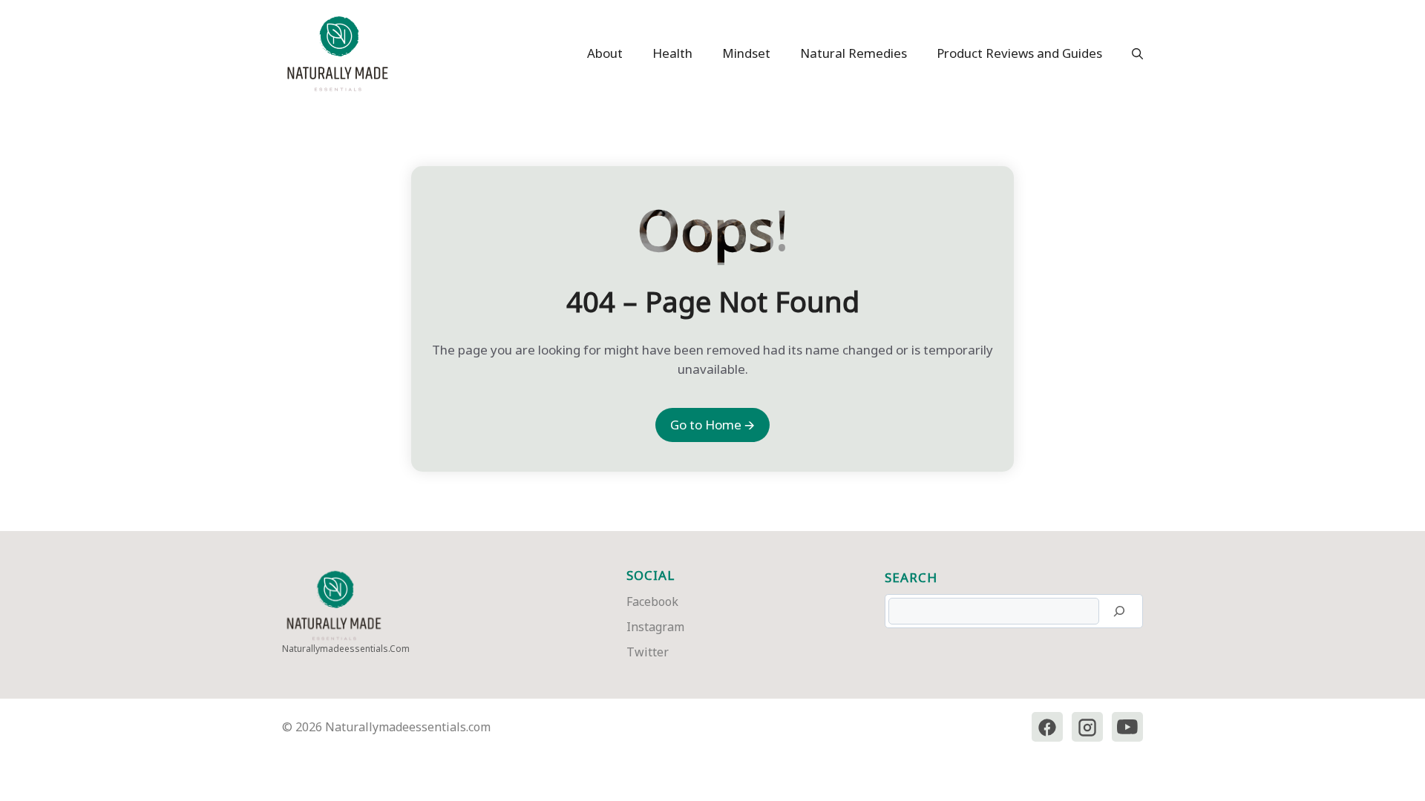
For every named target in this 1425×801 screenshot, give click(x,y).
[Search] (1119, 611)
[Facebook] (1047, 727)
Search (911, 577)
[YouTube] (1127, 727)
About (605, 53)
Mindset (746, 53)
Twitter (647, 652)
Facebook (652, 601)
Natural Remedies (853, 53)
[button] (1130, 53)
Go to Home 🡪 (712, 424)
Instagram (655, 627)
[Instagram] (1087, 727)
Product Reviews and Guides (1019, 53)
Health (672, 53)
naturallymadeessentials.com (346, 648)
